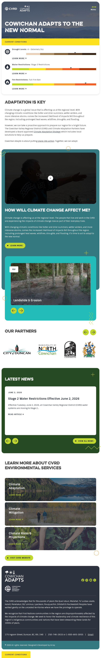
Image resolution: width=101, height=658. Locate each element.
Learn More (16, 245)
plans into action (46, 141)
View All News (86, 441)
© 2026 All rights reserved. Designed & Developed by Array (30, 645)
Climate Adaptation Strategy (47, 131)
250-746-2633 (56, 634)
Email (91, 634)
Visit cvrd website (20, 558)
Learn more (18, 58)
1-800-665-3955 (74, 634)
